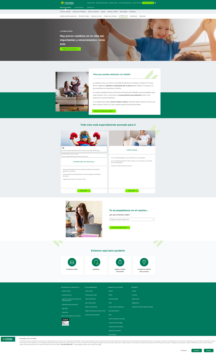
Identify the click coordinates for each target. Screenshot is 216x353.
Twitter (134, 291)
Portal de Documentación (92, 315)
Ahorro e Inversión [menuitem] (93, 11)
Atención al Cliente (137, 3)
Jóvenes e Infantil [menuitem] (113, 11)
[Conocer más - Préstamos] (132, 138)
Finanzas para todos (91, 295)
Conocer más (83, 190)
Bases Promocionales (91, 307)
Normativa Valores (114, 311)
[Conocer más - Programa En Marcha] (84, 138)
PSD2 (110, 303)
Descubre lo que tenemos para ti (119, 227)
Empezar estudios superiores (119, 219)
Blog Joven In (135, 303)
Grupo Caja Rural (67, 295)
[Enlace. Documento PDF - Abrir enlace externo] (65, 322)
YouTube (134, 295)
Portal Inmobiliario (90, 299)
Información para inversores (70, 304)
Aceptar (208, 350)
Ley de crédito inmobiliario (116, 307)
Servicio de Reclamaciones (125, 3)
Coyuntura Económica (115, 330)
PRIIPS (110, 295)
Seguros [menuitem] (103, 11)
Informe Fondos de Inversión (117, 319)
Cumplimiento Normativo (116, 326)
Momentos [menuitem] (132, 11)
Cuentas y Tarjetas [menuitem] (65, 11)
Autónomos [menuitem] (79, 7)
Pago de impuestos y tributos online (95, 311)
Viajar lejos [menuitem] (142, 16)
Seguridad (65, 308)
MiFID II (111, 291)
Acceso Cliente (147, 3)
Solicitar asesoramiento (69, 49)
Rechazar (196, 350)
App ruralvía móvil (90, 303)
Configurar (184, 350)
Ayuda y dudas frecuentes (102, 3)
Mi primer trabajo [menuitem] (84, 16)
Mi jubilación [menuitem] (133, 16)
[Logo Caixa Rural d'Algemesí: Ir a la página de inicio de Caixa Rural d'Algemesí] (67, 3)
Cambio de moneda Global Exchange (142, 307)
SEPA (110, 315)
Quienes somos (91, 3)
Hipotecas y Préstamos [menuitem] (79, 11)
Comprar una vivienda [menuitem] (110, 16)
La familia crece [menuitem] (123, 16)
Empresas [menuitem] (90, 7)
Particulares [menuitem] (65, 7)
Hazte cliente (89, 291)
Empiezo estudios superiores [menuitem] (68, 16)
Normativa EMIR (113, 299)
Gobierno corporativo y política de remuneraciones (71, 299)
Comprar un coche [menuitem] (96, 16)
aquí (80, 344)
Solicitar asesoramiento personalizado (103, 111)
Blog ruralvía (135, 299)
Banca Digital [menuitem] (123, 11)
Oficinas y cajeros (113, 3)
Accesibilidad (112, 334)
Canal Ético (65, 312)
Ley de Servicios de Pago (115, 322)
